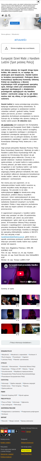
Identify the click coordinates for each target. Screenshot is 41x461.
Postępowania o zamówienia (11, 411)
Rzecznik (4, 421)
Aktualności (15, 34)
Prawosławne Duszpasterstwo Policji (13, 376)
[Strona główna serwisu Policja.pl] (3, 15)
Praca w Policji (6, 399)
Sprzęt (31, 369)
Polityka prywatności (6, 457)
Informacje (5, 383)
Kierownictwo (14, 366)
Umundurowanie (7, 371)
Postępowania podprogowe (30, 411)
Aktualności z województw (19, 354)
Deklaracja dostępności (27, 443)
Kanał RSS (2, 431)
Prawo (3, 392)
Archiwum (5, 414)
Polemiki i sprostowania (21, 359)
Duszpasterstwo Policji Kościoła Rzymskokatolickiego (18, 374)
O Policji (4, 363)
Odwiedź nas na (5, 431)
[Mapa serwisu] (6, 15)
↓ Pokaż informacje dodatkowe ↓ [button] (20, 342)
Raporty (25, 386)
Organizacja (5, 369)
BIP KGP (29, 432)
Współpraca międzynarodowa (23, 371)
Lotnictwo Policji (7, 359)
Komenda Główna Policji (27, 366)
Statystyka (4, 380)
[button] (37, 16)
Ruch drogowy (6, 357)
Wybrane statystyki (29, 383)
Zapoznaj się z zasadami (7, 454)
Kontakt (3, 417)
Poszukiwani (17, 357)
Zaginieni (25, 357)
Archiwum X (33, 354)
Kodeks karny (6, 386)
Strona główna (5, 34)
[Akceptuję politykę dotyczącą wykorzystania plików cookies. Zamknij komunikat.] (38, 1)
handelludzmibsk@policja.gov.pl (12, 237)
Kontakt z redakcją (5, 443)
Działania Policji (6, 351)
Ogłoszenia (25, 402)
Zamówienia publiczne (8, 408)
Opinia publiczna (7, 388)
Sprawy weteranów (27, 421)
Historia (25, 369)
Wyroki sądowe (24, 395)
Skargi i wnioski (14, 421)
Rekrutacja (17, 404)
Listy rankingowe (7, 404)
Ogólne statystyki (15, 383)
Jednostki (5, 366)
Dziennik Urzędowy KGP (9, 395)
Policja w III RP (16, 369)
